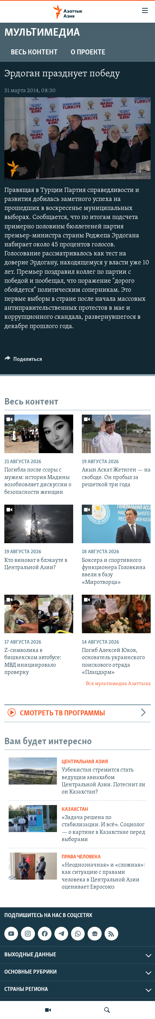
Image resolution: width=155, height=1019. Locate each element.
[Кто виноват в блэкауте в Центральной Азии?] (38, 524)
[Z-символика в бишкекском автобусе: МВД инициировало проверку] (38, 614)
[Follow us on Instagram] (28, 933)
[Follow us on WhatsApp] (78, 933)
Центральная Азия (85, 762)
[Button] (23, 361)
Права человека (81, 857)
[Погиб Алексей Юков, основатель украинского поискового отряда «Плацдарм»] (116, 614)
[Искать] (107, 1010)
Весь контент (34, 52)
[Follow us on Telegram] (61, 933)
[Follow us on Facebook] (45, 933)
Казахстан (75, 809)
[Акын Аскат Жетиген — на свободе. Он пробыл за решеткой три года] (116, 434)
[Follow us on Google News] (94, 933)
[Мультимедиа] (48, 1010)
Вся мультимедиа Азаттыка (118, 684)
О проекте (88, 52)
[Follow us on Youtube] (11, 933)
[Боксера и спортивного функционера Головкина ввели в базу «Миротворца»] (116, 524)
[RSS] (111, 933)
